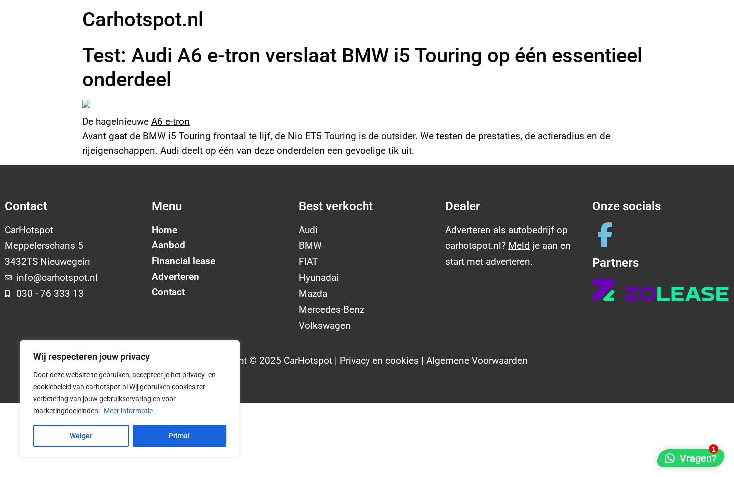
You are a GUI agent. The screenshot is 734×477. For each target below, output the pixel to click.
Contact (168, 292)
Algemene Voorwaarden (477, 360)
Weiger (81, 436)
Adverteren (175, 276)
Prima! (179, 436)
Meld (519, 245)
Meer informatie (128, 411)
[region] (130, 398)
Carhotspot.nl (142, 19)
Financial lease (183, 261)
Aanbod (168, 245)
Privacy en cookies (379, 360)
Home (164, 230)
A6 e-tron (170, 121)
